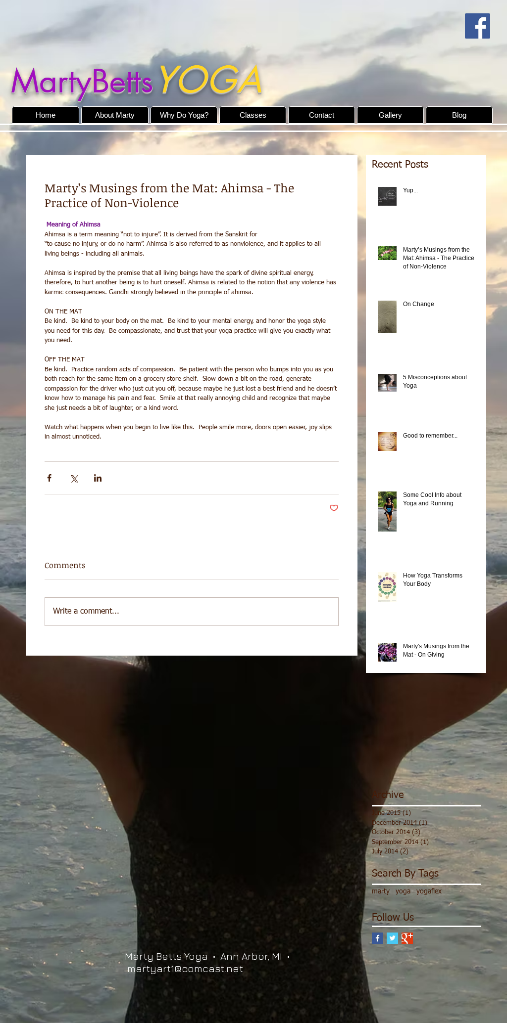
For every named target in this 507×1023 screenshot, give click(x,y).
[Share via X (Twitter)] (73, 478)
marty (381, 891)
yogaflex (429, 891)
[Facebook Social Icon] (477, 26)
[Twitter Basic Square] (392, 938)
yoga (403, 891)
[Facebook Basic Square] (377, 938)
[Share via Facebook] (49, 478)
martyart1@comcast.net (185, 968)
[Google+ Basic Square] (407, 938)
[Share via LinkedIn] (97, 478)
